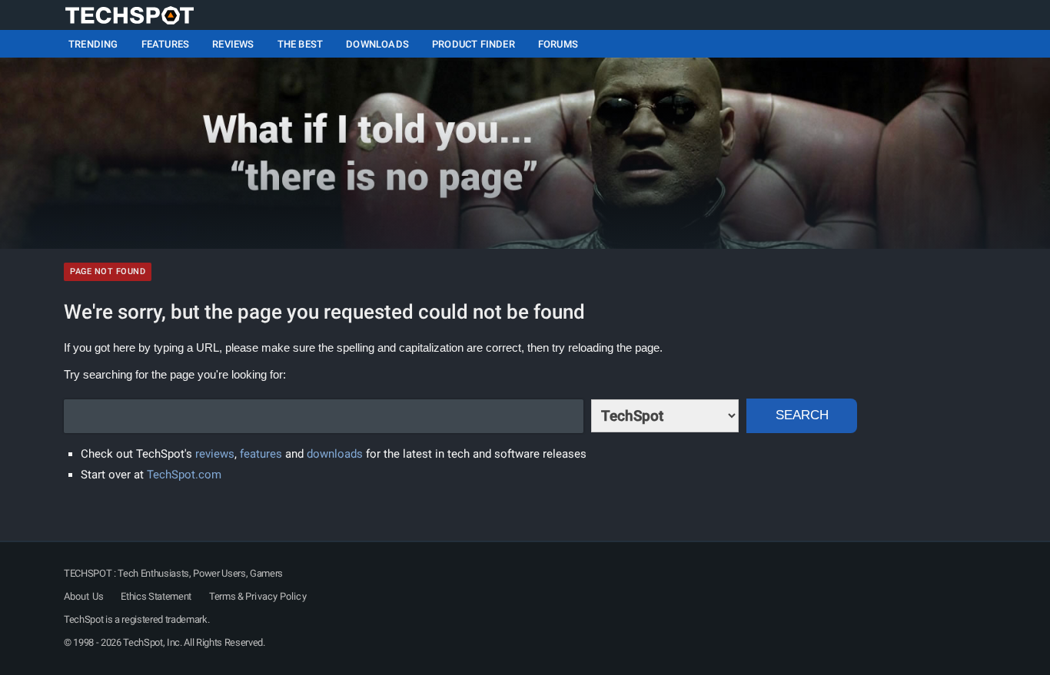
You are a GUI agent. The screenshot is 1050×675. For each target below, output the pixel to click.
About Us (84, 596)
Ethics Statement (156, 596)
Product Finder (473, 44)
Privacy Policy (275, 596)
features (261, 454)
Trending (93, 44)
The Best (300, 44)
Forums (558, 44)
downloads (335, 454)
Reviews (233, 44)
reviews (214, 454)
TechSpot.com (184, 474)
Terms (222, 596)
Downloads (377, 44)
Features (165, 44)
